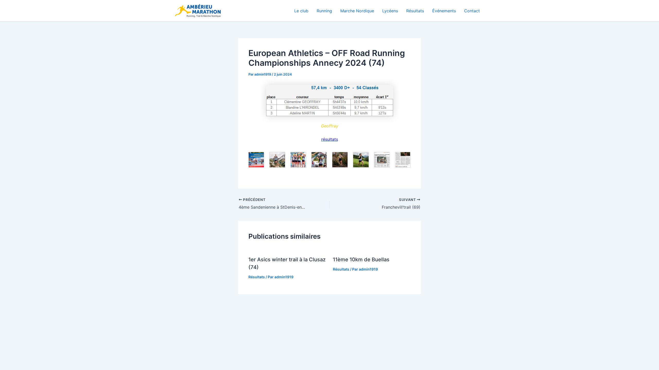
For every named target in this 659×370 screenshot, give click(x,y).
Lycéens (390, 10)
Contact (472, 10)
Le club (301, 10)
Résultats (415, 10)
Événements (444, 10)
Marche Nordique (357, 10)
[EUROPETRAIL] (329, 100)
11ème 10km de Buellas (361, 259)
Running (324, 10)
